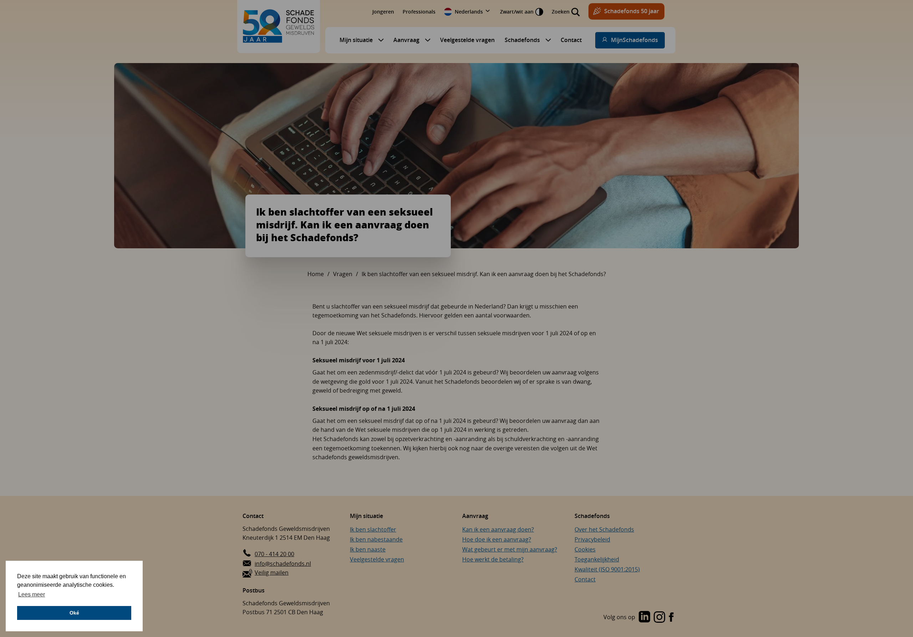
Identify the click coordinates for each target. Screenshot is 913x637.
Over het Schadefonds (604, 529)
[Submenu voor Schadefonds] (546, 40)
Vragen (342, 274)
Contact (571, 40)
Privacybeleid (592, 539)
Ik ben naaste (368, 549)
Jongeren (383, 11)
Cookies (585, 549)
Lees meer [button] (31, 594)
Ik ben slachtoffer (373, 529)
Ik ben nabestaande (376, 539)
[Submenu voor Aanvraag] (426, 40)
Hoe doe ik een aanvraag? (496, 539)
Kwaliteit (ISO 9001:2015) (607, 569)
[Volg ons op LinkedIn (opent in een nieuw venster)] (644, 617)
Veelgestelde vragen (467, 40)
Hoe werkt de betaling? (493, 559)
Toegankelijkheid (597, 559)
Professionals (419, 11)
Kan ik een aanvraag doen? (498, 529)
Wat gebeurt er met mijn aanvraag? (509, 549)
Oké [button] (74, 613)
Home (315, 274)
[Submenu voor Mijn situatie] (379, 40)
